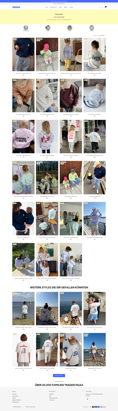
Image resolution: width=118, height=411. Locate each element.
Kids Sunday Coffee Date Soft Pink (23, 155)
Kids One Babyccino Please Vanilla (47, 114)
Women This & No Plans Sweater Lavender (23, 278)
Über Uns (14, 394)
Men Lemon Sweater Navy (94, 196)
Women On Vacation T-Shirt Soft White (23, 368)
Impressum (51, 394)
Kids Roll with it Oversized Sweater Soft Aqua (23, 196)
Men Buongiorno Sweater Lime (71, 196)
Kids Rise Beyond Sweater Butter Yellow (94, 155)
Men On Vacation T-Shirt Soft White (47, 368)
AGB (50, 396)
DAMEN (60, 7)
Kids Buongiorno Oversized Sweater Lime (47, 73)
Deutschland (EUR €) (17, 406)
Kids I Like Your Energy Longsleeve (71, 155)
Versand (14, 398)
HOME (46, 7)
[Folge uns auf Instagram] (87, 399)
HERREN (65, 7)
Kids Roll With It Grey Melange (94, 114)
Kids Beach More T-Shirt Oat (71, 368)
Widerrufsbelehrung (53, 398)
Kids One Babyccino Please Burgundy (71, 114)
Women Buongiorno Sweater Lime (47, 196)
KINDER (71, 7)
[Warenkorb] (105, 7)
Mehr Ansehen (59, 375)
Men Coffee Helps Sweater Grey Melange (70, 278)
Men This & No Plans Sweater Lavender (95, 237)
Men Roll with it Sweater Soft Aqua (71, 237)
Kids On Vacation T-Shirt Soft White (94, 327)
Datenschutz (51, 400)
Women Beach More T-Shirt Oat (94, 368)
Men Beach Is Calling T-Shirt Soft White (71, 327)
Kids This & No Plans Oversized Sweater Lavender (71, 73)
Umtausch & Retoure (16, 400)
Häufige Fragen (15, 402)
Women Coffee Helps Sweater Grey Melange (47, 278)
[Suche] (99, 7)
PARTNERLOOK (53, 7)
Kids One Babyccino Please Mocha (23, 114)
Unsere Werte (15, 396)
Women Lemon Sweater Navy (23, 237)
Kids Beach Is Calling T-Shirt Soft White (23, 327)
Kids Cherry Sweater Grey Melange (47, 155)
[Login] (102, 7)
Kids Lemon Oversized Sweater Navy (23, 73)
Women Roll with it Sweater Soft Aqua (47, 237)
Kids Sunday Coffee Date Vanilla (94, 73)
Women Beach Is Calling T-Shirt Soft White (47, 327)
